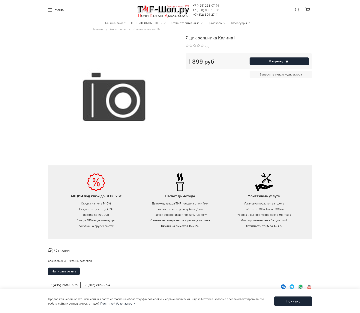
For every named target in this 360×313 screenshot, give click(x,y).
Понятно (293, 301)
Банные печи (114, 23)
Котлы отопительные (185, 23)
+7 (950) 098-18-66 (206, 10)
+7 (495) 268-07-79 (206, 5)
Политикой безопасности (117, 303)
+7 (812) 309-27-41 (205, 14)
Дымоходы (215, 23)
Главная (98, 29)
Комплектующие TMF (147, 29)
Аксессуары (238, 23)
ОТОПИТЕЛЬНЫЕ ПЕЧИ (147, 23)
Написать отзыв (64, 271)
